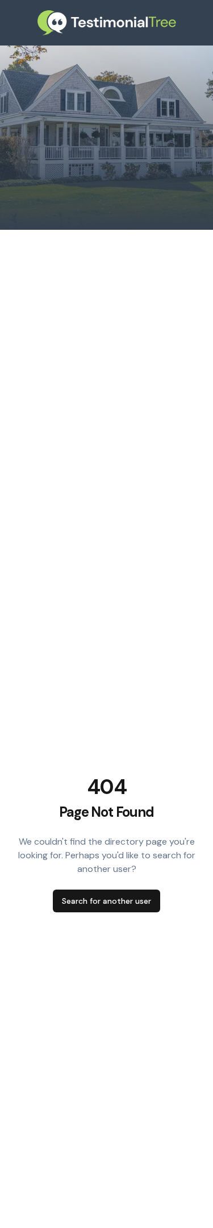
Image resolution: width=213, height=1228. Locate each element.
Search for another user (106, 901)
